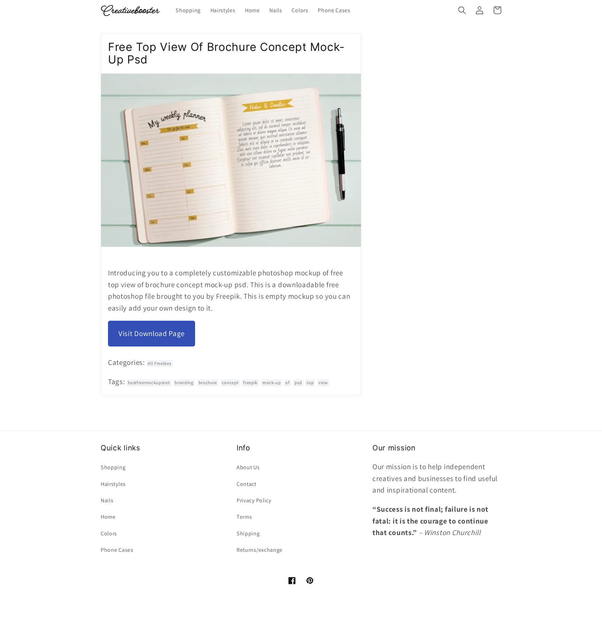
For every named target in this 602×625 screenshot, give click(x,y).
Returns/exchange (260, 550)
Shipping (248, 533)
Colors (109, 533)
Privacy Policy (254, 500)
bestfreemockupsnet (149, 383)
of (287, 383)
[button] (462, 10)
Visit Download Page (151, 333)
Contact (246, 484)
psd (298, 383)
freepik (250, 383)
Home (108, 516)
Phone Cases (117, 550)
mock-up (271, 383)
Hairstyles (113, 484)
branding (184, 383)
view (323, 383)
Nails (107, 500)
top (310, 383)
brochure (208, 383)
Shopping (113, 467)
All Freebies (159, 363)
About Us (248, 467)
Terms (244, 516)
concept (230, 383)
